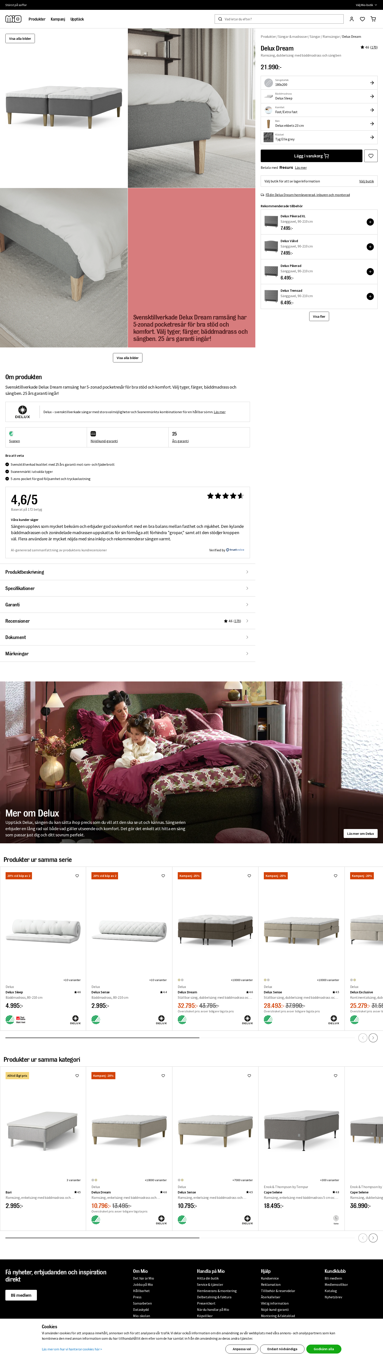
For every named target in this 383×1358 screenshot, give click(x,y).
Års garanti (180, 441)
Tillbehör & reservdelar (278, 1290)
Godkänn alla (324, 1349)
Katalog (331, 1290)
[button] (192, 108)
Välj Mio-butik (364, 5)
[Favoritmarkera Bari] (77, 1075)
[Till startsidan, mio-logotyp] (13, 19)
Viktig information (275, 1303)
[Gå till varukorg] (373, 19)
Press (137, 1297)
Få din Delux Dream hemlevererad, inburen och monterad (308, 194)
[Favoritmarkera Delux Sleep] (77, 875)
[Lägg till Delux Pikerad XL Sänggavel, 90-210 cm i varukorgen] (370, 222)
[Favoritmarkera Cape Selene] (335, 1075)
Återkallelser (270, 1297)
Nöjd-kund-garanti (275, 1309)
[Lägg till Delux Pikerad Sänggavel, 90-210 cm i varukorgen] (370, 271)
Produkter (268, 36)
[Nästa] (373, 1037)
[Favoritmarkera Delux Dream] (371, 156)
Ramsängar (331, 36)
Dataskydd (140, 1309)
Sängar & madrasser (293, 36)
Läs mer (301, 167)
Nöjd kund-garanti (104, 441)
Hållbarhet (141, 1290)
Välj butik (366, 181)
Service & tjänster (210, 1284)
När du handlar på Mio (213, 1309)
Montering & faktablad (278, 1316)
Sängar (315, 36)
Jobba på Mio (143, 1284)
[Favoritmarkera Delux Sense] (163, 875)
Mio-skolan (141, 1316)
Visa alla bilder (20, 38)
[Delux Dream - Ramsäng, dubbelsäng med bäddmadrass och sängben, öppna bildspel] (64, 108)
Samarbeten (142, 1303)
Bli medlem (21, 1295)
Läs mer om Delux (360, 833)
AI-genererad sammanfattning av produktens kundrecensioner (59, 550)
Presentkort (206, 1303)
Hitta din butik (208, 1278)
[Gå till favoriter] (362, 19)
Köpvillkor (205, 1316)
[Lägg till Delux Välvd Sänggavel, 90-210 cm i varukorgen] (370, 246)
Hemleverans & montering (217, 1290)
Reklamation (271, 1284)
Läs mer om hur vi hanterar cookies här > (72, 1349)
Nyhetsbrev (333, 1297)
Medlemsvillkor (336, 1284)
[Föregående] (362, 1037)
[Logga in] (351, 19)
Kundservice (270, 1278)
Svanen (14, 441)
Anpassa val (242, 1349)
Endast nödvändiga (282, 1349)
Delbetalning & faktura (214, 1297)
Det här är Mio (143, 1278)
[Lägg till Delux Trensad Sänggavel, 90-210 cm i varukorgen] (370, 296)
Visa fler (319, 316)
